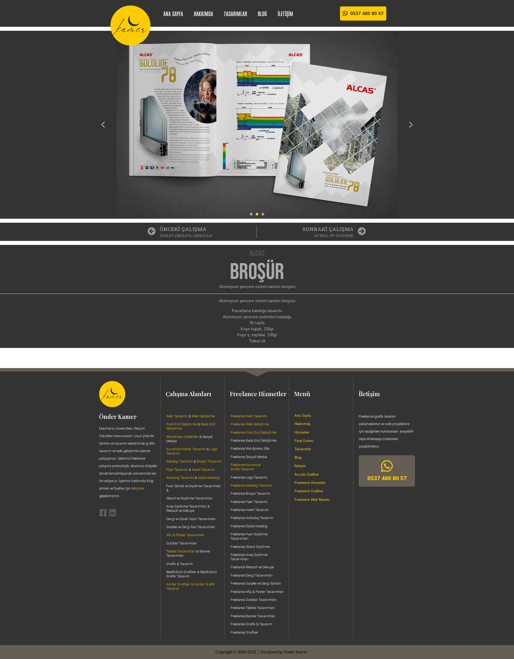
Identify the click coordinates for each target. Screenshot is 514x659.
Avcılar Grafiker (306, 474)
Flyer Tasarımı (177, 470)
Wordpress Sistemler (182, 437)
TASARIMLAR (235, 13)
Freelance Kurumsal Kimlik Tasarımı (245, 467)
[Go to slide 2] (257, 214)
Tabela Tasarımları (180, 551)
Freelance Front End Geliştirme (253, 432)
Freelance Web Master (312, 500)
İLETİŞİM (285, 13)
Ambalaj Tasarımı (180, 478)
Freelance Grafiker (308, 491)
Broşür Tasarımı (209, 461)
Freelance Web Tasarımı (248, 416)
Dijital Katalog (209, 478)
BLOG (262, 13)
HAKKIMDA (203, 13)
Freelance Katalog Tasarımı (251, 485)
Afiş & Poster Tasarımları (185, 535)
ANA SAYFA (173, 13)
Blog (297, 458)
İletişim (300, 466)
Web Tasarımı (177, 416)
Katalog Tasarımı (179, 461)
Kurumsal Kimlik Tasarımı (186, 449)
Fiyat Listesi (303, 441)
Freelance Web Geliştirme (249, 424)
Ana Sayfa (302, 416)
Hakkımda (302, 424)
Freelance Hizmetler (310, 483)
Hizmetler (301, 432)
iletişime (137, 488)
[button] (103, 125)
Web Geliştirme (203, 416)
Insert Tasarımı (203, 470)
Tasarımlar (302, 449)
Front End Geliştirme (181, 424)
